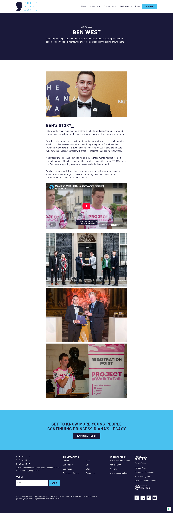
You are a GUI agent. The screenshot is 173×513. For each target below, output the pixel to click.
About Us (66, 461)
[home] (26, 6)
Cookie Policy (140, 463)
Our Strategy (68, 465)
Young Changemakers (119, 473)
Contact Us (90, 473)
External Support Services (146, 481)
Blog (88, 469)
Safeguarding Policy (143, 477)
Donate (149, 6)
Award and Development (120, 461)
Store (88, 465)
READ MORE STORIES (86, 436)
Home (83, 6)
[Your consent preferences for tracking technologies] (169, 509)
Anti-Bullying (115, 465)
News (137, 6)
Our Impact (67, 469)
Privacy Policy (140, 468)
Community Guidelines (144, 472)
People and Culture (71, 473)
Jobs (88, 461)
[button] (95, 6)
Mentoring (114, 469)
